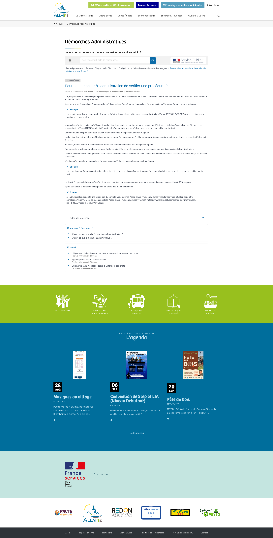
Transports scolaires (136, 311)
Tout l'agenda (136, 432)
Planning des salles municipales (183, 5)
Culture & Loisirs (196, 15)
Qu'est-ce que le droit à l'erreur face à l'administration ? (97, 234)
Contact (204, 533)
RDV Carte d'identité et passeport (112, 5)
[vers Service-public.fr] (188, 60)
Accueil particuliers (75, 68)
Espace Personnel (86, 533)
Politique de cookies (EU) (182, 533)
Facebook (214, 5)
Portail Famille (62, 310)
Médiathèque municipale (174, 311)
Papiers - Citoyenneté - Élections (101, 68)
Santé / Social (125, 15)
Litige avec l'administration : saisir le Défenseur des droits (98, 266)
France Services (147, 5)
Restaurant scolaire (210, 311)
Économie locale (147, 15)
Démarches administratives (99, 311)
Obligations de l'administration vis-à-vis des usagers (143, 68)
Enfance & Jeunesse (172, 15)
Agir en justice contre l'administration (89, 259)
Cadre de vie (105, 15)
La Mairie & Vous (84, 15)
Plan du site (107, 533)
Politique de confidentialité (153, 533)
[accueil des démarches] (70, 60)
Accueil (59, 23)
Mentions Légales (127, 533)
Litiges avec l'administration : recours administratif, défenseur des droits (105, 253)
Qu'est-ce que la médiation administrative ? (92, 238)
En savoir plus (101, 474)
